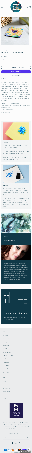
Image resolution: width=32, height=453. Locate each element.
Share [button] (4, 78)
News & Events (6, 391)
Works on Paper (7, 338)
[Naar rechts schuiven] (19, 48)
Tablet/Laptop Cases (8, 355)
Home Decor (6, 345)
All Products (6, 372)
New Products (6, 368)
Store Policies (6, 385)
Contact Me (25, 451)
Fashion (5, 358)
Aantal (2, 59)
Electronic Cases (7, 352)
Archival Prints (6, 342)
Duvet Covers (6, 348)
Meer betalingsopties (16, 75)
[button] (1, 7)
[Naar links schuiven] (12, 48)
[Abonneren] (27, 437)
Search (4, 381)
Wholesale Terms (7, 388)
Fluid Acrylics (6, 365)
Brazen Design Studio (17, 452)
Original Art (6, 335)
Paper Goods (6, 362)
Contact (5, 398)
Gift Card (5, 395)
